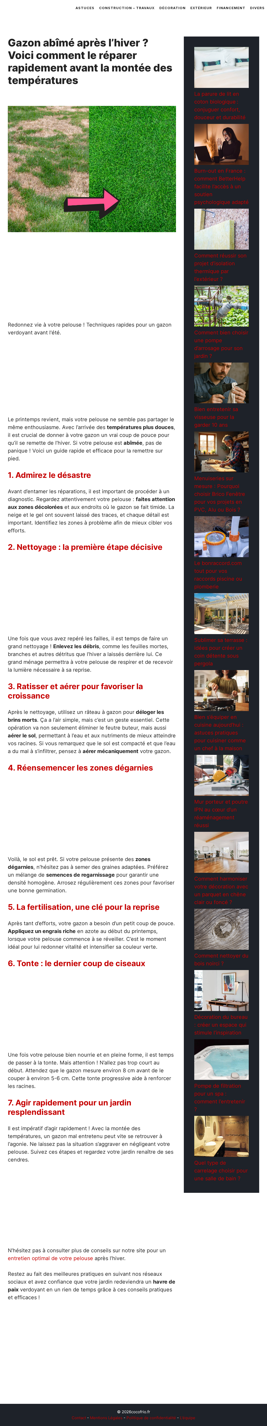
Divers (257, 8)
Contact (79, 1417)
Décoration (172, 8)
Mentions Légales (106, 1417)
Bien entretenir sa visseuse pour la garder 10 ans (216, 417)
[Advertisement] (92, 279)
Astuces (85, 8)
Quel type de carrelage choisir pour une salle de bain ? (221, 1171)
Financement (231, 8)
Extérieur (201, 8)
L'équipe (187, 1417)
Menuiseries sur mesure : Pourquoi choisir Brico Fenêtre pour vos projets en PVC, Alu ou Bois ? (219, 494)
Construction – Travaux (127, 8)
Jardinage (25, 1387)
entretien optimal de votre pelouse (50, 1258)
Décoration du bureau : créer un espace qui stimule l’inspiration (221, 1025)
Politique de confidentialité (151, 1417)
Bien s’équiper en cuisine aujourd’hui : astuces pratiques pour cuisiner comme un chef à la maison (220, 732)
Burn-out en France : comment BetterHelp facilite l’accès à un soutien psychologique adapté (221, 186)
